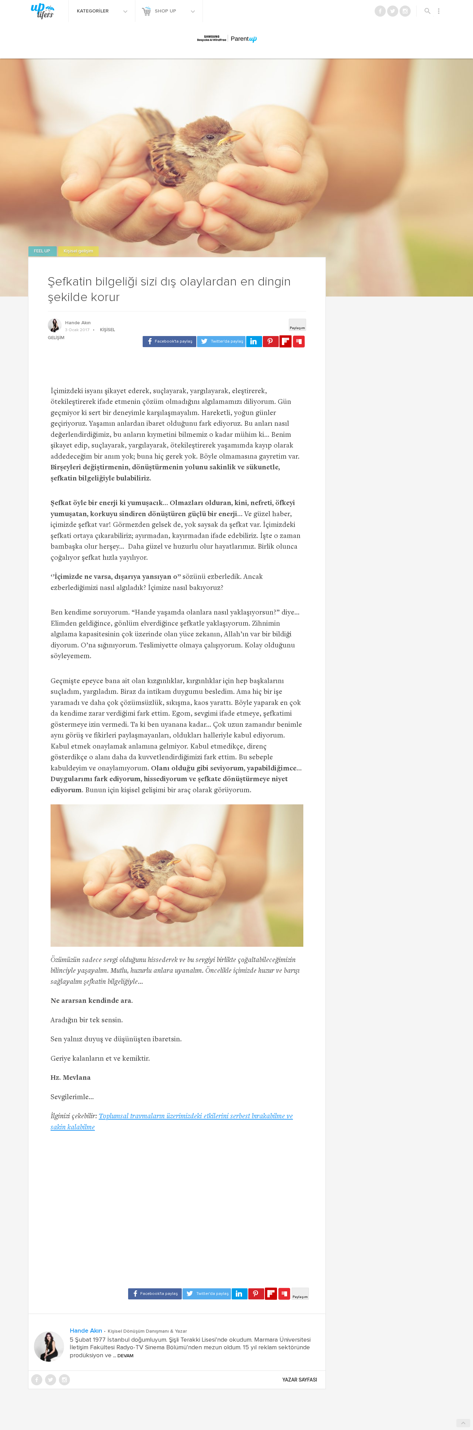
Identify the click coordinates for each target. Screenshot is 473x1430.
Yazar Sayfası (300, 1380)
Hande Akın (78, 322)
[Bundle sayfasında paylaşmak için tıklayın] (298, 341)
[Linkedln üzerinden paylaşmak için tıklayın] (254, 341)
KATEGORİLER (93, 11)
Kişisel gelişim (78, 251)
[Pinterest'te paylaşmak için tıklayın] (271, 341)
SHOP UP (166, 11)
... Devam (122, 1355)
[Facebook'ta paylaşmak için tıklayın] (169, 341)
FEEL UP (42, 251)
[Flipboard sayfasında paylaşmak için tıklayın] (285, 341)
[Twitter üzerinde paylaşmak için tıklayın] (221, 341)
